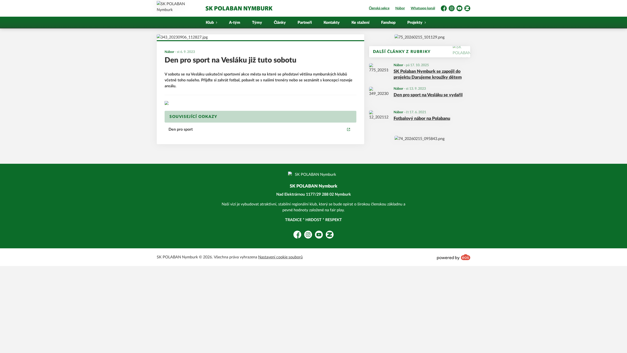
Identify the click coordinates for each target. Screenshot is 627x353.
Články (280, 23)
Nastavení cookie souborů (280, 257)
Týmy (257, 23)
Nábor (400, 8)
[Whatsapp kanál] (420, 37)
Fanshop (388, 23)
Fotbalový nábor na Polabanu (422, 118)
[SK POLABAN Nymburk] (239, 8)
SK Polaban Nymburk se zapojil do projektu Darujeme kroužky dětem (428, 74)
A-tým (234, 23)
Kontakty (332, 23)
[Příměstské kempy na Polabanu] (420, 139)
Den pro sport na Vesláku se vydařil (428, 95)
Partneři (305, 23)
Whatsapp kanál (423, 8)
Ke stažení (360, 23)
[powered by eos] (453, 257)
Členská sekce (379, 8)
